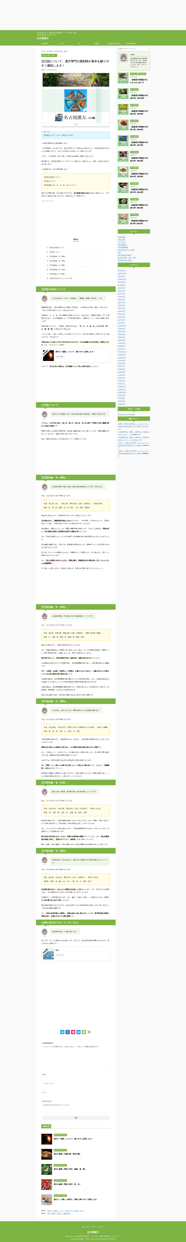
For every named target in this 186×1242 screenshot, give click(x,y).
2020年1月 (121, 349)
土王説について (54, 252)
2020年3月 (121, 343)
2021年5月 (121, 314)
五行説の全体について (56, 247)
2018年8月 (121, 398)
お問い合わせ (85, 1227)
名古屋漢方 (43, 38)
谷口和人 (146, 426)
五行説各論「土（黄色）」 (58, 265)
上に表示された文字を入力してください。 (56, 1105)
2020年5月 (121, 337)
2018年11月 (122, 389)
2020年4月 (121, 340)
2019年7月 (121, 366)
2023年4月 (121, 291)
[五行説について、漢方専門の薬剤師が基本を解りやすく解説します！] (78, 1032)
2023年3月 (121, 294)
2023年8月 (121, 285)
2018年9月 (121, 395)
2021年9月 (121, 302)
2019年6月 (121, 369)
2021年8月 (121, 305)
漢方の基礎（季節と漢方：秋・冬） (67, 1184)
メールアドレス (48, 1083)
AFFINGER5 (111, 1239)
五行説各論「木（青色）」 (59, 256)
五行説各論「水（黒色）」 (58, 274)
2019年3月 (121, 378)
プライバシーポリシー (98, 1227)
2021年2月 (121, 323)
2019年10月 (122, 357)
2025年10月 (122, 273)
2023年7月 (121, 288)
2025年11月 (122, 270)
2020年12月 (122, 325)
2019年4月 (121, 375)
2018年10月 (122, 392)
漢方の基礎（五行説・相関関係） (59, 1213)
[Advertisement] (64, 15)
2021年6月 (121, 311)
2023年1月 (121, 296)
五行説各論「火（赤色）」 (59, 261)
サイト (44, 1092)
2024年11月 (122, 282)
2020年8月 (121, 328)
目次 (79, 43)
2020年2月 (121, 346)
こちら (136, 66)
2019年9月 (121, 360)
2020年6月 (121, 334)
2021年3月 (121, 320)
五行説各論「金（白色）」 (59, 269)
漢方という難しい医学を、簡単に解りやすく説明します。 (76, 1199)
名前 (44, 1074)
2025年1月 (121, 276)
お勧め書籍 (44, 43)
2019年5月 (121, 372)
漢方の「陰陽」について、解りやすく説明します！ (75, 352)
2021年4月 (121, 317)
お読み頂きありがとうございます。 (62, 278)
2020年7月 (121, 331)
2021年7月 (121, 308)
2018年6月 (121, 404)
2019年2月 (121, 381)
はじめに (62, 43)
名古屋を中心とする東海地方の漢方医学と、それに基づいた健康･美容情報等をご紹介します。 (93, 1236)
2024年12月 (122, 279)
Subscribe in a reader (126, 414)
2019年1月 (121, 384)
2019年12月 (122, 352)
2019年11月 (122, 354)
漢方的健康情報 (131, 43)
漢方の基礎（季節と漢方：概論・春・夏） (70, 1169)
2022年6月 (121, 299)
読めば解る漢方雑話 (113, 43)
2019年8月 (121, 363)
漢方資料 (96, 43)
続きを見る (60, 356)
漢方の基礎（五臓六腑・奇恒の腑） (67, 1154)
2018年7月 (121, 401)
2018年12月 (122, 386)
